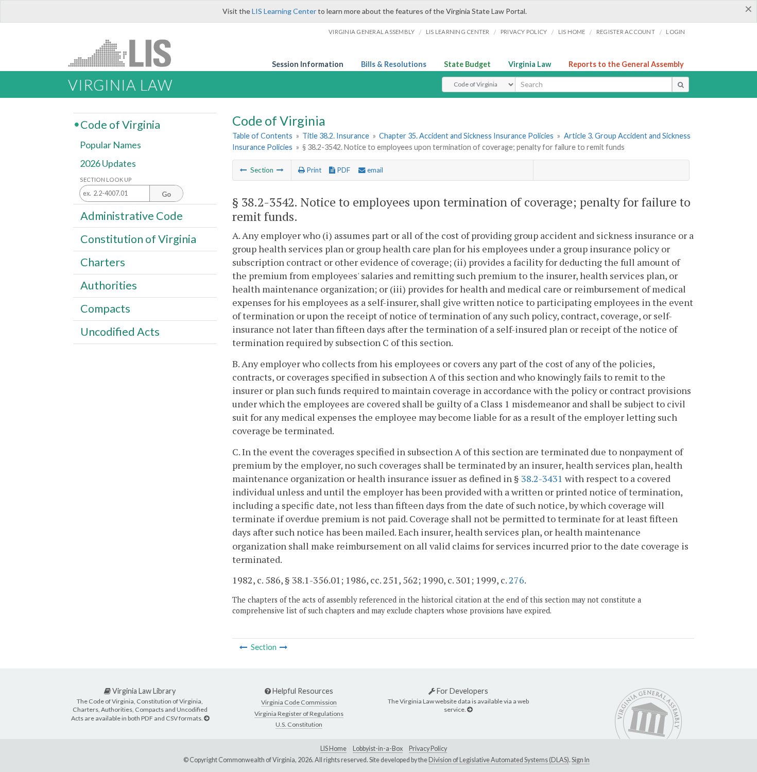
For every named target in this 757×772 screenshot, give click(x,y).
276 (516, 580)
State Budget (467, 64)
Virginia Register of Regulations (298, 713)
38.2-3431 (542, 478)
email (374, 170)
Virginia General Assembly (372, 31)
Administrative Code (131, 215)
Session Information (307, 64)
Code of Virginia (120, 124)
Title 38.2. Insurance (335, 135)
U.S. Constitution (299, 724)
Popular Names (110, 145)
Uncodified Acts (120, 331)
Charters (102, 262)
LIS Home (333, 748)
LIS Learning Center (284, 11)
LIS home (572, 31)
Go (166, 194)
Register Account (625, 31)
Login (675, 31)
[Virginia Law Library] (206, 718)
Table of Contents (262, 135)
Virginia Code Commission (299, 702)
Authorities (108, 285)
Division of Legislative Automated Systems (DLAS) (498, 760)
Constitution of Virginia (138, 238)
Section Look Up (106, 179)
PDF (342, 170)
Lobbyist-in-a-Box (378, 748)
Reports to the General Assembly (626, 64)
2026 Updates (108, 163)
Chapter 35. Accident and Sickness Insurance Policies (466, 135)
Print (313, 170)
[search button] (680, 84)
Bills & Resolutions (393, 64)
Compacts (105, 308)
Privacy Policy (524, 31)
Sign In (581, 760)
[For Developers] (469, 709)
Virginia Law (529, 64)
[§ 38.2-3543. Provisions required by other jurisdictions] (280, 170)
